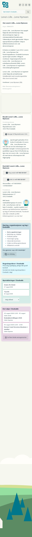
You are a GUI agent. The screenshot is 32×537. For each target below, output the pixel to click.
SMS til (17, 179)
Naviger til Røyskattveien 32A (17, 134)
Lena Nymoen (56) (16, 82)
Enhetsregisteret (21, 149)
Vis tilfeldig (11, 254)
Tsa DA (6, 292)
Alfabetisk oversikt (13, 245)
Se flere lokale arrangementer (16, 337)
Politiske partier (12, 236)
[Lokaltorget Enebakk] (5, 4)
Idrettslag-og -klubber (14, 234)
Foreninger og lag (12, 239)
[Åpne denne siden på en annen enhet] (20, 5)
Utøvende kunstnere (13, 241)
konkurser (23, 243)
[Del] (26, 5)
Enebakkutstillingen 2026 (13, 318)
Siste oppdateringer (14, 232)
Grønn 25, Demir (9, 285)
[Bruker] (23, 5)
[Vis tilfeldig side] (29, 5)
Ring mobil (17, 173)
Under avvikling (12, 243)
